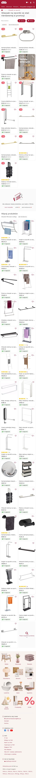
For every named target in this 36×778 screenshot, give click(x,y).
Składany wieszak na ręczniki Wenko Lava (13, 320)
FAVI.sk (10, 771)
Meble (3, 6)
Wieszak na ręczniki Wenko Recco (11, 615)
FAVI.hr (25, 771)
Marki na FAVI (8, 742)
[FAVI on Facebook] (5, 730)
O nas (6, 738)
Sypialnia (29, 693)
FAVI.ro (15, 771)
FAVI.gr (22, 773)
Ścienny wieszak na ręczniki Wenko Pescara (14, 239)
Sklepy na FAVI (8, 740)
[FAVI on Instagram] (8, 730)
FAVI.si (27, 773)
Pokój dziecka (6, 708)
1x (27, 153)
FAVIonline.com (7, 766)
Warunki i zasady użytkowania (13, 751)
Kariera (6, 723)
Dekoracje (9, 6)
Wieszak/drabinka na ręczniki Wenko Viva (13, 374)
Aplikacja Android (11, 761)
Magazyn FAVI (8, 747)
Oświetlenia (6, 678)
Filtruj (31, 20)
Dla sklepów (7, 749)
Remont (18, 678)
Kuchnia (29, 678)
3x (9, 264)
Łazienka (6, 693)
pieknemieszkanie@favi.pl (13, 718)
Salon (18, 693)
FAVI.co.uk (11, 773)
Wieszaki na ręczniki (14, 10)
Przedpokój (18, 707)
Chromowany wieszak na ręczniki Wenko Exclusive (16, 266)
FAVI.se (5, 773)
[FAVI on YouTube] (11, 730)
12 (15, 221)
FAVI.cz (5, 771)
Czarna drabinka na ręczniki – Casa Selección (14, 101)
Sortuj (22, 20)
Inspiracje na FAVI (9, 745)
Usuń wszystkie (9, 207)
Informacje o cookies (10, 754)
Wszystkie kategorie (26, 6)
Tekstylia (15, 6)
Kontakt (6, 721)
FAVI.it (30, 771)
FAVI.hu (20, 771)
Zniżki (29, 707)
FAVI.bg (17, 773)
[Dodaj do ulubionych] (15, 29)
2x (27, 586)
